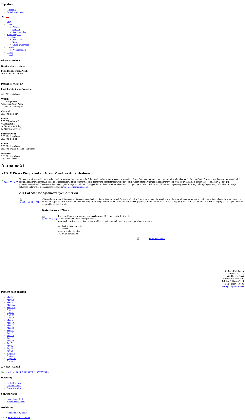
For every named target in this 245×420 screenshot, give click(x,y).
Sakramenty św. (14, 34)
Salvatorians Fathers (16, 401)
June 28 (10, 340)
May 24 (10, 328)
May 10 (10, 323)
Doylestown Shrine (15, 388)
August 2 (11, 353)
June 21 (10, 338)
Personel (16, 27)
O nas (9, 24)
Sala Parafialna (19, 32)
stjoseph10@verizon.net (233, 286)
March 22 (11, 305)
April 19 (10, 315)
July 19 (10, 348)
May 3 (10, 320)
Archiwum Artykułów (17, 412)
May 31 (10, 330)
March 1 (10, 297)
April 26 (10, 317)
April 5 (10, 310)
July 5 (9, 343)
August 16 (11, 358)
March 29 (11, 307)
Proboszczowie (19, 50)
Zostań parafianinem (16, 12)
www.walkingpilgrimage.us (75, 187)
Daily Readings (14, 383)
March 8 (10, 300)
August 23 (11, 361)
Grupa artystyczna (20, 45)
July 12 (10, 346)
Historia (10, 47)
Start (9, 22)
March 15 (11, 302)
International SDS (15, 399)
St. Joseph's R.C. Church (19, 417)
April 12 (10, 312)
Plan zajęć (17, 39)
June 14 (10, 335)
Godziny (16, 29)
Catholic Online (14, 385)
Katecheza (11, 37)
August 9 (11, 356)
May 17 (10, 325)
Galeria (10, 52)
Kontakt (10, 55)
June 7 (10, 333)
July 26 (10, 351)
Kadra (15, 42)
